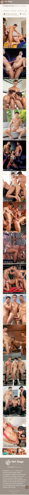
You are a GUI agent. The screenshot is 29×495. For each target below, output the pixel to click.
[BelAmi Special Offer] (14, 454)
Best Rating (13, 10)
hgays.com (18, 467)
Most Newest (6, 10)
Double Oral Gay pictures (14, 491)
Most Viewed (20, 10)
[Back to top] (26, 487)
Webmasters (14, 493)
